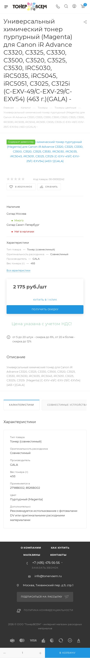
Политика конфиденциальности (48, 610)
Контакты (58, 554)
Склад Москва (16, 213)
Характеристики (21, 405)
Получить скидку (45, 309)
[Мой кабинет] (74, 6)
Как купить (60, 547)
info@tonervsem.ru (48, 576)
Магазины (31, 554)
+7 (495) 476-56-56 (46, 562)
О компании (31, 547)
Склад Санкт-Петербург (23, 224)
